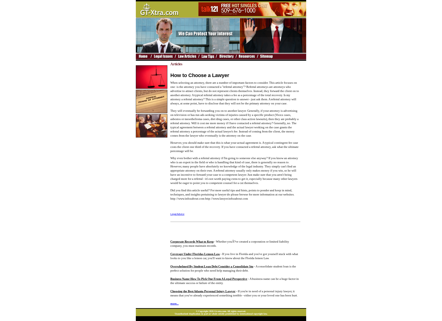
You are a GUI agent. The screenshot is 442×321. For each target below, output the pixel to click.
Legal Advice (177, 214)
